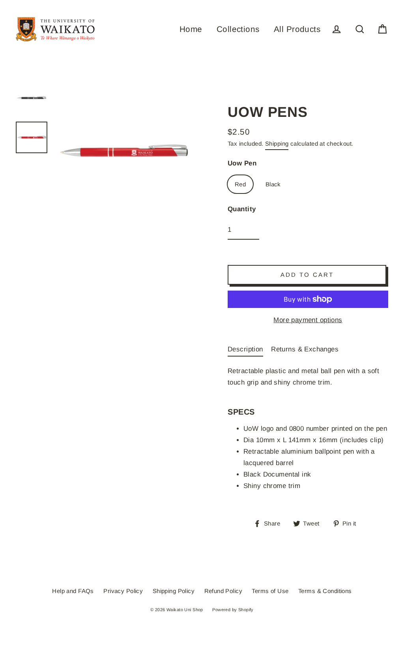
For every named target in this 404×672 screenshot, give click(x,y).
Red (240, 184)
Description (245, 349)
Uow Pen (242, 163)
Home (191, 29)
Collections (238, 29)
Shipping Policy (174, 591)
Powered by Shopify (233, 609)
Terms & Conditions (325, 591)
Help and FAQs (73, 591)
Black (273, 184)
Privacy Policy (123, 591)
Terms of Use (270, 591)
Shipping (276, 143)
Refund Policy (223, 591)
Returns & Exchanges (305, 349)
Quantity (242, 209)
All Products (297, 29)
